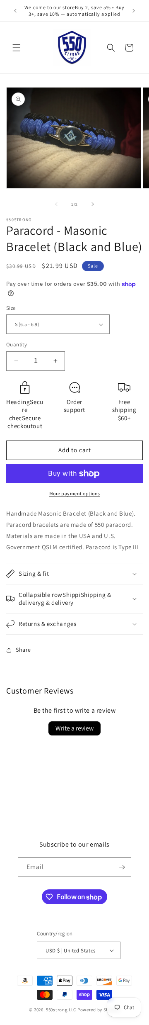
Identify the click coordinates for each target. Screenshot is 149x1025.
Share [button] (23, 649)
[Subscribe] (122, 867)
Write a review (74, 728)
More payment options (74, 493)
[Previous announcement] (15, 11)
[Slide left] (56, 204)
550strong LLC (61, 1010)
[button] (16, 48)
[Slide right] (93, 204)
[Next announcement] (134, 11)
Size (11, 308)
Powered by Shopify (98, 1010)
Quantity (16, 344)
